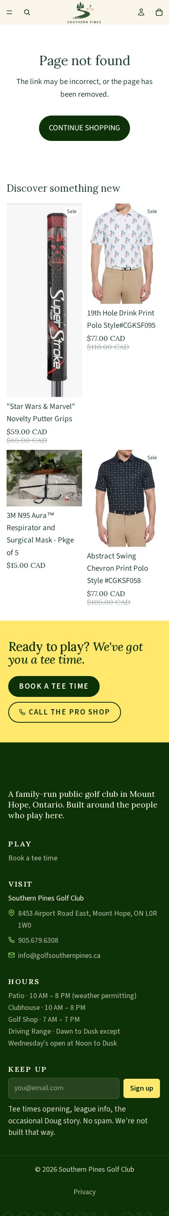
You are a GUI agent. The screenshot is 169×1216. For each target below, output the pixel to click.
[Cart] (159, 12)
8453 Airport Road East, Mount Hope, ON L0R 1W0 (87, 919)
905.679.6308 (38, 940)
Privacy (84, 1192)
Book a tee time (54, 686)
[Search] (27, 12)
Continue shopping (84, 128)
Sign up (141, 1088)
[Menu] (9, 12)
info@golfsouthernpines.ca (59, 956)
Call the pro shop (69, 712)
